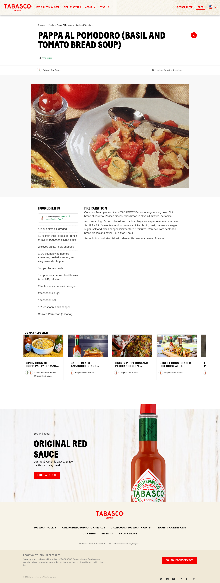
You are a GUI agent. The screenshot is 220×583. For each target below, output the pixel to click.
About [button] (89, 7)
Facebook (187, 577)
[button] (212, 7)
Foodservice (185, 7)
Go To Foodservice (180, 560)
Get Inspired (72, 7)
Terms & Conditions (171, 527)
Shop (200, 7)
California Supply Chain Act (83, 527)
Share (194, 35)
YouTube (174, 577)
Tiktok (181, 577)
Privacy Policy (45, 527)
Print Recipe (47, 58)
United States (210, 7)
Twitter (161, 577)
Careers (89, 533)
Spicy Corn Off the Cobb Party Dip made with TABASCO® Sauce (42, 366)
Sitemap (107, 533)
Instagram (194, 577)
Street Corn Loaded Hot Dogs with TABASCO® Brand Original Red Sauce (175, 368)
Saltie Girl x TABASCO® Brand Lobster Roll (83, 366)
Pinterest (167, 577)
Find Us (105, 7)
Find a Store (47, 475)
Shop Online (128, 533)
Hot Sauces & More (48, 7)
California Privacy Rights (131, 527)
